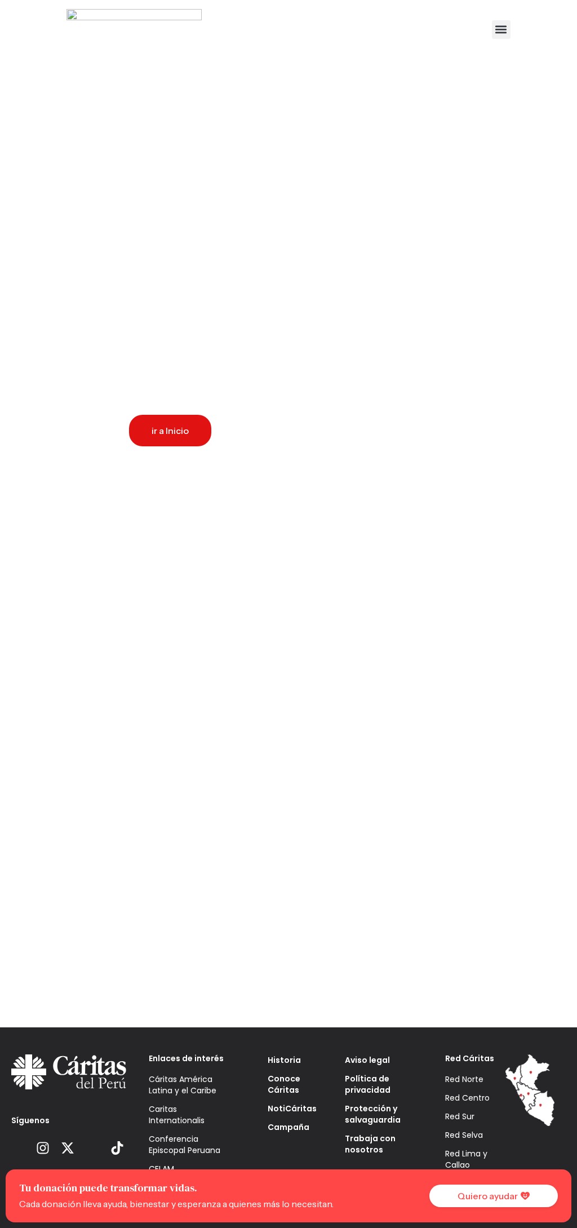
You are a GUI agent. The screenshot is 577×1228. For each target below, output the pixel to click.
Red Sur (459, 1116)
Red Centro (467, 1097)
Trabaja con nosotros (370, 1144)
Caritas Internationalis (177, 1114)
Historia (284, 1060)
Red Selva (464, 1135)
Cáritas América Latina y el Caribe (182, 1085)
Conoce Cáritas (284, 1084)
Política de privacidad (367, 1084)
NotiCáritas (289, 1108)
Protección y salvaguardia (373, 1114)
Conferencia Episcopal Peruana (184, 1144)
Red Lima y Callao (466, 1159)
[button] (501, 29)
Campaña (288, 1127)
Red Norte (464, 1079)
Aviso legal (367, 1060)
